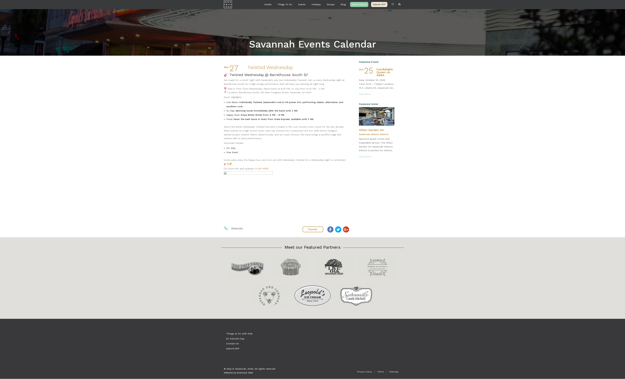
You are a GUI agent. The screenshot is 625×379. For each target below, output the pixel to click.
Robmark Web (245, 372)
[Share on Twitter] (338, 229)
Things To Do (285, 4)
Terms (380, 371)
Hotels (267, 4)
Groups (331, 4)
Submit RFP (379, 4)
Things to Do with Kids (239, 333)
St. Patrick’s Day (235, 338)
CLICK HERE (261, 168)
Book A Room (359, 4)
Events (302, 4)
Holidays (316, 4)
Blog (343, 4)
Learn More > (365, 94)
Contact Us (232, 343)
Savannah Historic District (374, 134)
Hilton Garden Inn (371, 130)
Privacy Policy (364, 371)
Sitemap (393, 371)
